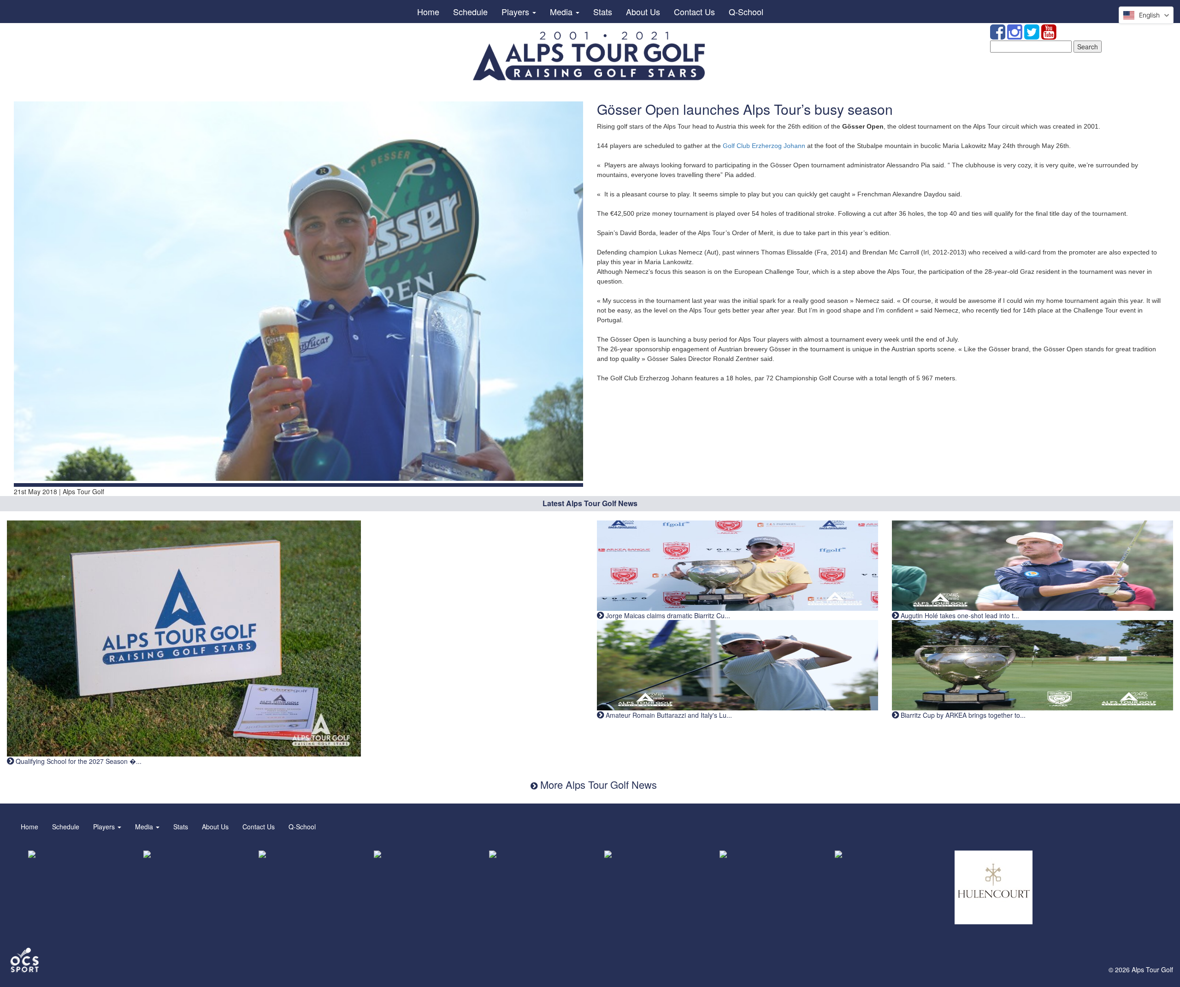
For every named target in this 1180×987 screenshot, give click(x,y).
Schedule (470, 12)
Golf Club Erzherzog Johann (764, 145)
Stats (602, 12)
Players (516, 12)
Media (562, 12)
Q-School (746, 12)
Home (428, 12)
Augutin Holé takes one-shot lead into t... (959, 615)
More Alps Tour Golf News (597, 784)
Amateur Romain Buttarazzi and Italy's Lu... (668, 715)
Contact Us (694, 12)
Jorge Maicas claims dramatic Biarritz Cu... (667, 615)
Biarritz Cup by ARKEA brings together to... (962, 715)
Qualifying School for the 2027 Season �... (78, 761)
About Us (643, 12)
